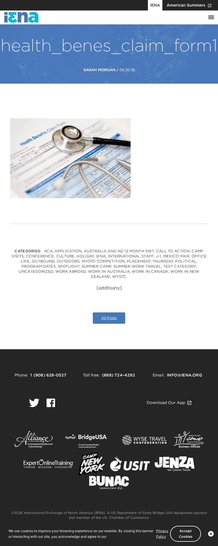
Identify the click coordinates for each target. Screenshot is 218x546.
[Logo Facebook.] (51, 403)
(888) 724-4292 (118, 375)
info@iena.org (184, 375)
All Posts (109, 318)
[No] (211, 534)
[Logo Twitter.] (34, 403)
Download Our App (166, 402)
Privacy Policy (162, 534)
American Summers (186, 5)
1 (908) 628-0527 (48, 375)
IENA (155, 5)
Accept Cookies (185, 534)
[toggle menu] (211, 17)
